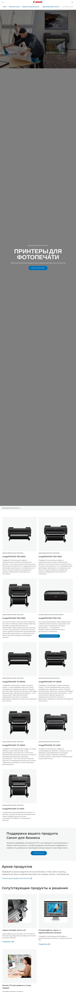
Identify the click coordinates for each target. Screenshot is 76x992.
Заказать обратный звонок (49, 636)
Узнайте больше (38, 853)
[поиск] (2, 2)
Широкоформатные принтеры (38, 245)
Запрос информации (38, 268)
